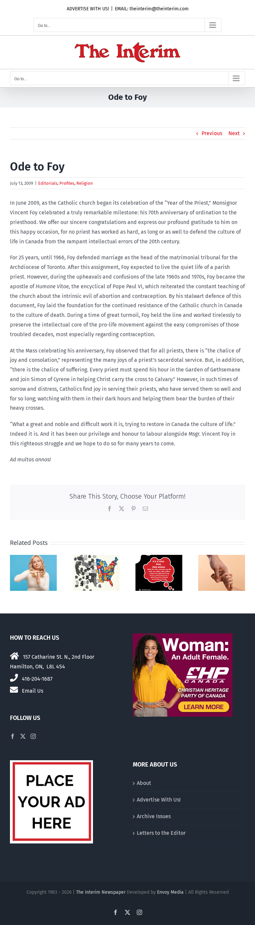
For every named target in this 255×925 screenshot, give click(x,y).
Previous (212, 133)
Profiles (66, 183)
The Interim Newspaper (101, 892)
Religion (84, 183)
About (144, 783)
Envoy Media (170, 892)
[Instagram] (33, 736)
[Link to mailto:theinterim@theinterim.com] (14, 690)
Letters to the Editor (161, 833)
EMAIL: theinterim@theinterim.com (152, 9)
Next (234, 133)
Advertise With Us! (159, 800)
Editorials (47, 183)
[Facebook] (12, 736)
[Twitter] (23, 736)
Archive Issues (154, 816)
